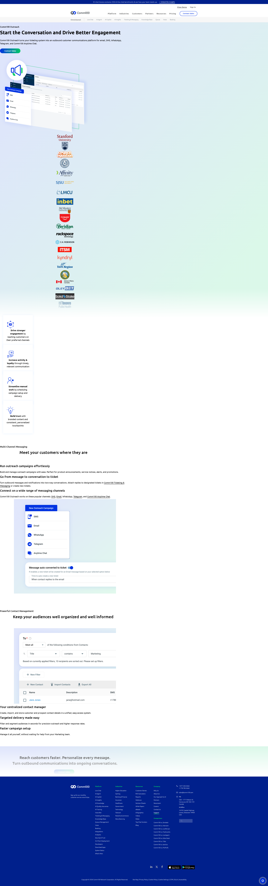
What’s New (99, 853)
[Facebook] (162, 866)
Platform (112, 13)
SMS (53, 496)
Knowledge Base (147, 19)
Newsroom (157, 803)
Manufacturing (120, 819)
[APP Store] (174, 867)
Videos (138, 816)
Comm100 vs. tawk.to (161, 844)
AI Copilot (108, 19)
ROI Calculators (141, 794)
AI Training (98, 809)
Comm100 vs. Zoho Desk (162, 838)
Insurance (118, 800)
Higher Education (121, 790)
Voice (165, 19)
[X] (156, 866)
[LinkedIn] (151, 866)
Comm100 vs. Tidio (160, 841)
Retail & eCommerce (122, 816)
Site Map (135, 879)
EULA (176, 879)
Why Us (156, 790)
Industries (124, 13)
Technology (119, 809)
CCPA (171, 879)
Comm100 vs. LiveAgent (161, 835)
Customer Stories (141, 790)
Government (119, 806)
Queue (158, 19)
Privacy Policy (143, 879)
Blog (137, 825)
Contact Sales (188, 13)
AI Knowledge (99, 803)
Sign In (193, 7)
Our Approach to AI (160, 797)
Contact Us (157, 809)
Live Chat (90, 19)
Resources (161, 13)
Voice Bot (98, 812)
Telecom (118, 812)
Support (156, 813)
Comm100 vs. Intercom (161, 825)
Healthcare (118, 803)
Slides (137, 819)
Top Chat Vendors (141, 822)
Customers (137, 13)
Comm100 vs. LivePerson (162, 829)
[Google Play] (188, 867)
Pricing (172, 13)
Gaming (117, 794)
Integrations (99, 831)
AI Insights (117, 19)
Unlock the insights (168, 2)
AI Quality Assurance (101, 806)
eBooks (138, 809)
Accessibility (183, 879)
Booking (172, 19)
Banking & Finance (121, 797)
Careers (156, 806)
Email (58, 496)
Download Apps (100, 847)
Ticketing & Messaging (131, 19)
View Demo (182, 7)
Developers (99, 844)
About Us (157, 794)
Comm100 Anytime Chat (98, 496)
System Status (99, 850)
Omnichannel (76, 19)
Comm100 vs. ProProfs (161, 848)
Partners (149, 13)
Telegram (77, 496)
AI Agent (99, 19)
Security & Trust (100, 838)
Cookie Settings (163, 879)
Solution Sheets (141, 803)
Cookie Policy (153, 879)
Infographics (139, 812)
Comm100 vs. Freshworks (162, 832)
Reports (138, 797)
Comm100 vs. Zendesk (161, 822)
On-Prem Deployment (102, 841)
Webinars (139, 800)
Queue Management (102, 822)
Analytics (98, 835)
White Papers (140, 806)
